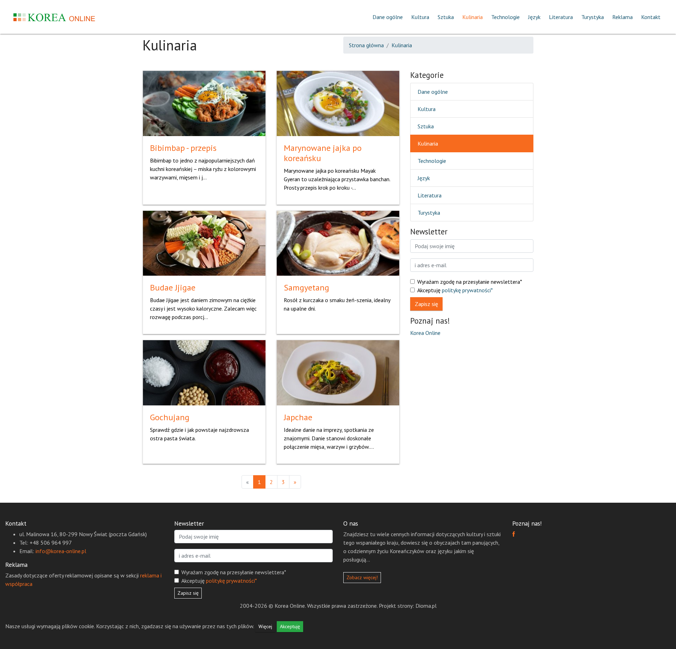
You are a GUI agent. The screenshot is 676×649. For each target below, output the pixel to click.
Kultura (420, 16)
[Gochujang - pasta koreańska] (204, 372)
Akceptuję (455, 290)
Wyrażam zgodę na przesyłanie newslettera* (469, 281)
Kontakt (651, 16)
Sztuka (446, 16)
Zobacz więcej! (362, 577)
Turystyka (592, 16)
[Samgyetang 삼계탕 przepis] (338, 242)
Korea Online (425, 332)
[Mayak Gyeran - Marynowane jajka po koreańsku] (338, 102)
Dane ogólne (388, 16)
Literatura (561, 16)
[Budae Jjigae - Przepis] (204, 242)
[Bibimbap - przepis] (204, 102)
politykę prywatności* (467, 290)
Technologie (505, 16)
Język (534, 16)
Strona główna (366, 45)
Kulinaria (472, 16)
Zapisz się (426, 303)
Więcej (265, 626)
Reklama (622, 16)
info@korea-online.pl (61, 551)
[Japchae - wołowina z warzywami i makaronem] (338, 372)
